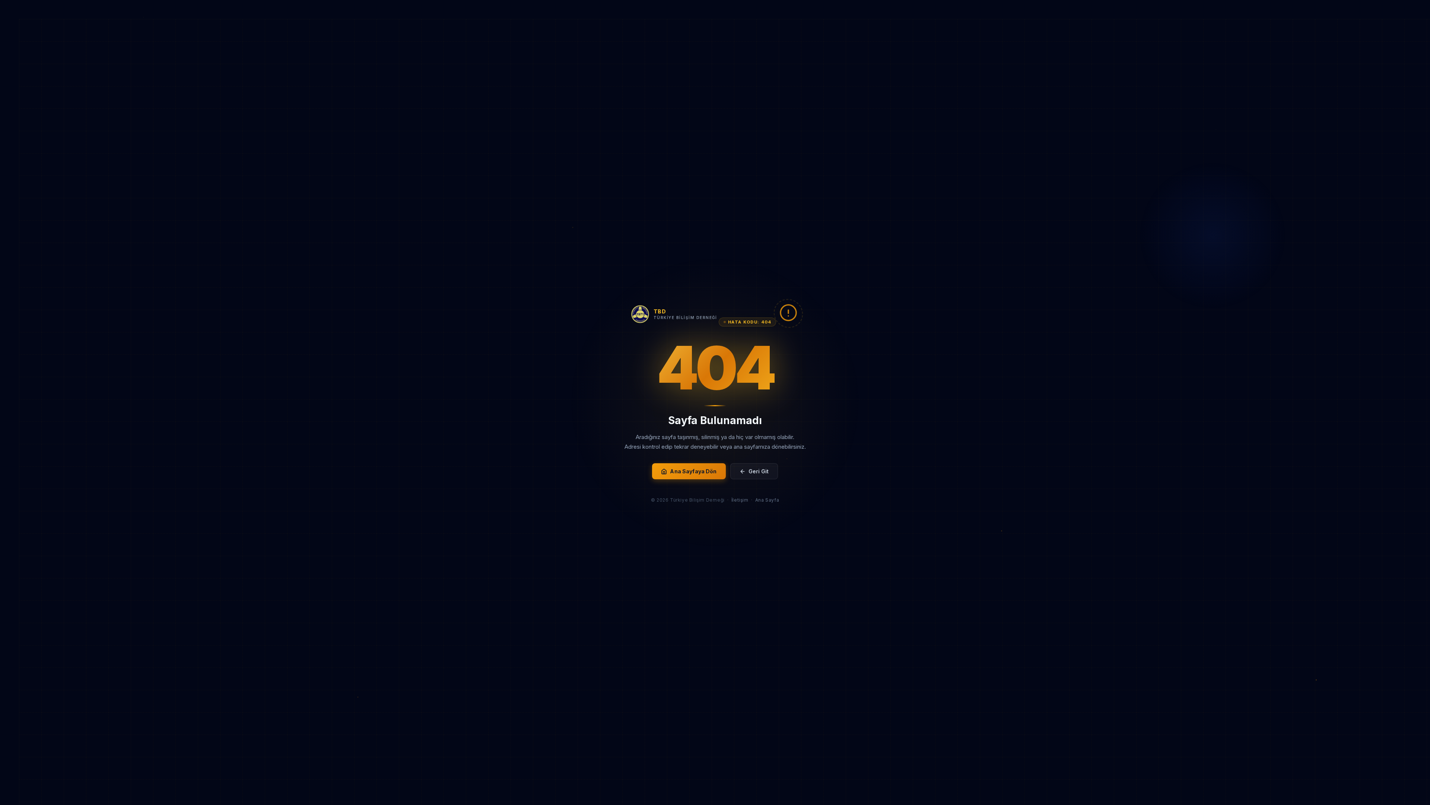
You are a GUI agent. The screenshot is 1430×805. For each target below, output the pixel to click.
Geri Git (759, 471)
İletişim (740, 500)
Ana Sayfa (767, 500)
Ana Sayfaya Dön (693, 471)
